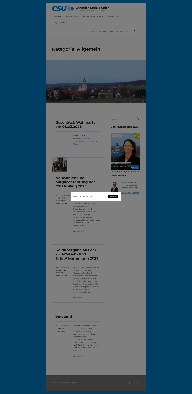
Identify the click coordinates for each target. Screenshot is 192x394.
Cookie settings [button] (101, 196)
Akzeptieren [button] (113, 196)
